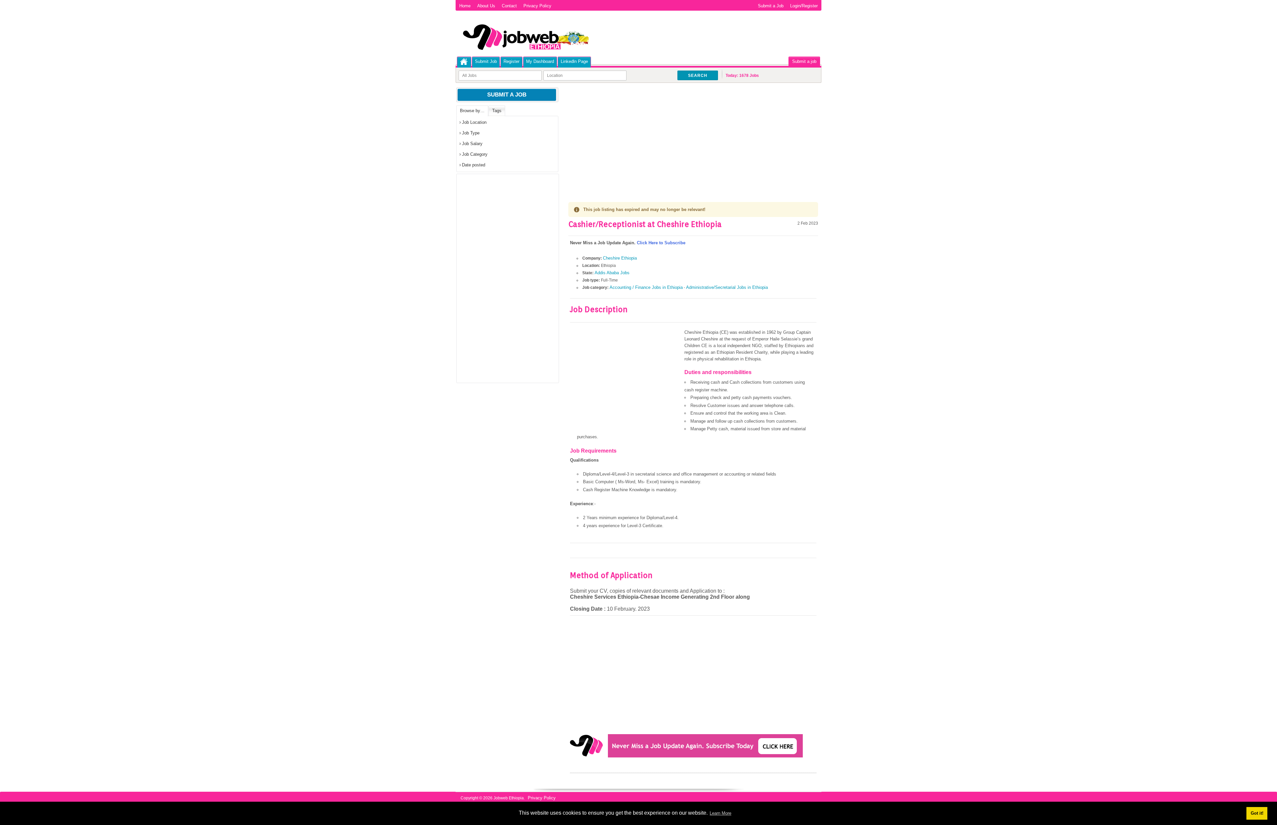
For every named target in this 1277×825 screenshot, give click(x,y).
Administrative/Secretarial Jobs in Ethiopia (727, 287)
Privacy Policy (537, 5)
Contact (509, 5)
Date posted (473, 164)
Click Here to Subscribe (661, 242)
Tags (496, 110)
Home (465, 5)
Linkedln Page (574, 61)
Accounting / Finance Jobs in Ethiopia (646, 287)
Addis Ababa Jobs (612, 272)
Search (697, 75)
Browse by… (472, 110)
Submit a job (804, 61)
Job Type (471, 132)
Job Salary (472, 143)
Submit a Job (770, 5)
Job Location (474, 122)
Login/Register (804, 5)
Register (511, 61)
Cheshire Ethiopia (620, 258)
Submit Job (486, 61)
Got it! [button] (1257, 813)
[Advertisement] (693, 136)
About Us (486, 5)
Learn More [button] (720, 813)
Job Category (475, 154)
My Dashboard (540, 61)
